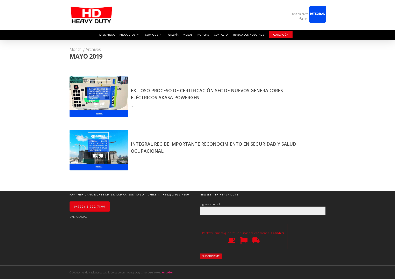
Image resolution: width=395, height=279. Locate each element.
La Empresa (107, 34)
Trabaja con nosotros (248, 34)
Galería (173, 34)
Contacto (221, 34)
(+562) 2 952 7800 (175, 194)
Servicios (151, 34)
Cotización (280, 34)
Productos (127, 34)
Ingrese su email (210, 204)
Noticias (203, 34)
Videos (188, 34)
